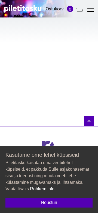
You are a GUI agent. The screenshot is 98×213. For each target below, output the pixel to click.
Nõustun (49, 202)
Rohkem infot (43, 189)
